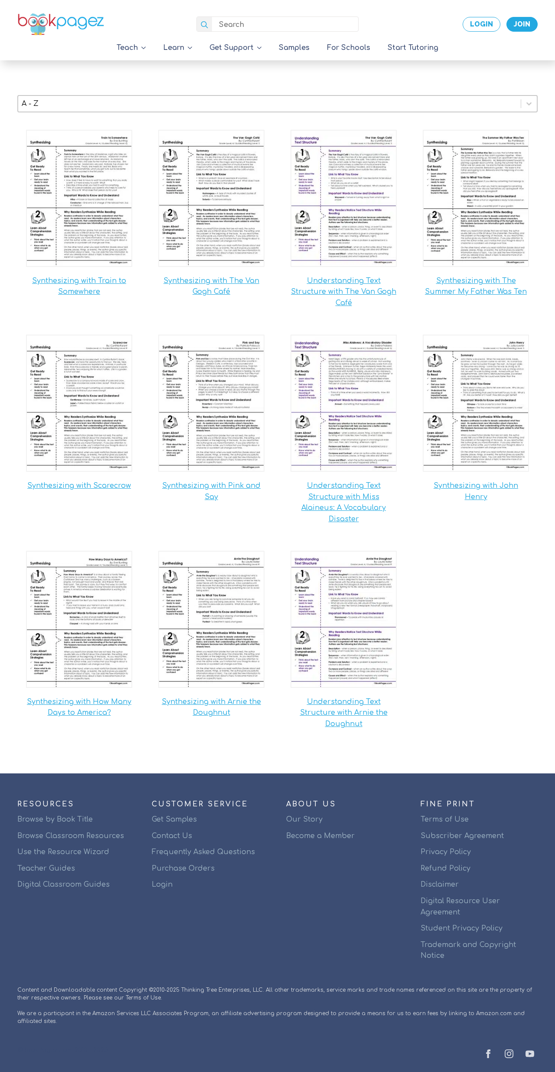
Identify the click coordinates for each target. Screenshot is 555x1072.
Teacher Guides (46, 868)
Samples (294, 48)
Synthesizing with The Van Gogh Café (211, 286)
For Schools (348, 48)
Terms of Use (445, 819)
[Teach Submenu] (146, 48)
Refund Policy (445, 868)
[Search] (204, 24)
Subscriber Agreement (462, 836)
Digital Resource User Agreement (460, 906)
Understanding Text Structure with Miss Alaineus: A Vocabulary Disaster (343, 502)
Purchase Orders (183, 868)
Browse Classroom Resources (70, 836)
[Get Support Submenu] (262, 48)
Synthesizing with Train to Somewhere (79, 286)
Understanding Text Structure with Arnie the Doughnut (344, 713)
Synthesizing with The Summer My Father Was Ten (476, 286)
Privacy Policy (446, 852)
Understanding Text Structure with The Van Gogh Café (343, 292)
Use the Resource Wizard (63, 852)
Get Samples (174, 819)
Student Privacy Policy (462, 928)
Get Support (231, 48)
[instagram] (509, 1054)
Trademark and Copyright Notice (468, 950)
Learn (173, 48)
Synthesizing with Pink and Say (211, 491)
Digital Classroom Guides (63, 884)
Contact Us (172, 836)
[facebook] (488, 1054)
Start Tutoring (413, 48)
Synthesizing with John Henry (476, 491)
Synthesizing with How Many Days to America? (79, 707)
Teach (127, 48)
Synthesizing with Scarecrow (79, 486)
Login (162, 884)
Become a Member (320, 836)
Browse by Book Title (55, 819)
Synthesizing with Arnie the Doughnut (211, 707)
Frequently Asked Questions (203, 852)
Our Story (304, 819)
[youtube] (530, 1054)
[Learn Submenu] (192, 48)
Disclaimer (440, 884)
